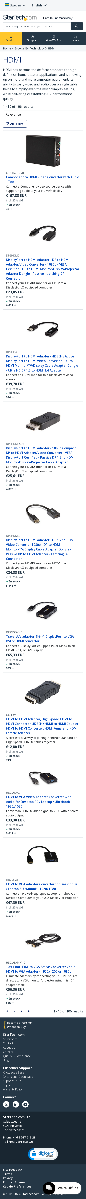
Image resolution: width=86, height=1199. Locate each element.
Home (7, 48)
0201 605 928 (24, 1142)
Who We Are (53, 40)
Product (11, 40)
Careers (8, 1052)
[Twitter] (6, 1104)
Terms (7, 1174)
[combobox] (43, 114)
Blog (6, 1060)
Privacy (8, 1178)
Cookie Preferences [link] (17, 1186)
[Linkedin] (16, 1104)
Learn (75, 40)
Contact (8, 1043)
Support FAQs (12, 1081)
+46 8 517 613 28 (24, 1137)
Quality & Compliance (17, 1056)
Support (32, 40)
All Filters (16, 124)
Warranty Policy (12, 1089)
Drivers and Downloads (18, 1077)
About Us (9, 1047)
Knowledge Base (13, 1072)
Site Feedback (12, 1169)
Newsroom (10, 1039)
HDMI (51, 48)
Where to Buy (16, 1027)
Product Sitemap (15, 1182)
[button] (80, 114)
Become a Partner (19, 1022)
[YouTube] (25, 1104)
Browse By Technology (29, 48)
